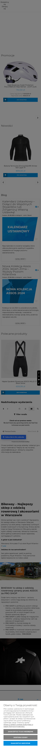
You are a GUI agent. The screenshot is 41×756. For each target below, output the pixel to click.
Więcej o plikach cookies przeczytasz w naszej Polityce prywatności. (18, 725)
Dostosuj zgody (21, 737)
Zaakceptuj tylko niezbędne (20, 731)
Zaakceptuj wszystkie (20, 743)
